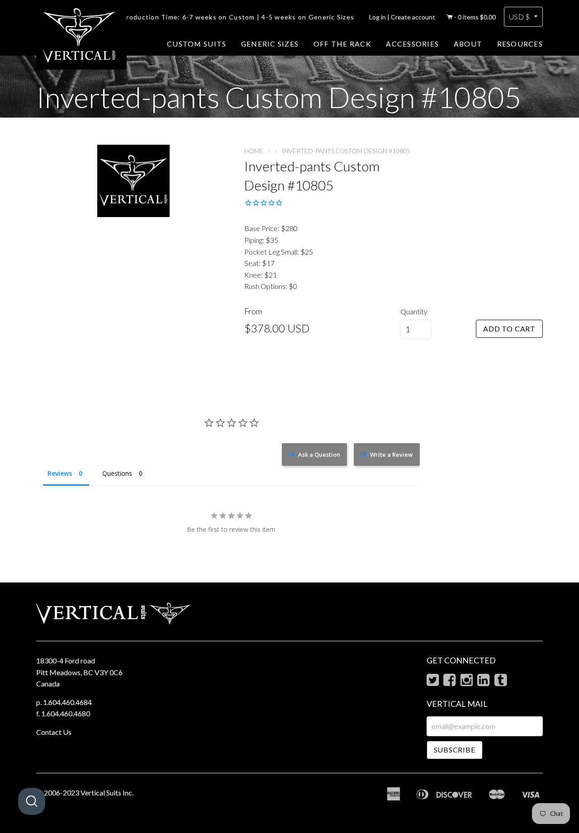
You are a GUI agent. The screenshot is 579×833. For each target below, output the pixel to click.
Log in (377, 17)
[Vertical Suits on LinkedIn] (483, 682)
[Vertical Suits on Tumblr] (500, 682)
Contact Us (53, 732)
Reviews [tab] (59, 473)
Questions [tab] (117, 473)
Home (253, 151)
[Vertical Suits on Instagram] (466, 682)
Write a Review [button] (391, 454)
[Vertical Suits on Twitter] (433, 682)
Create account (413, 17)
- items (475, 17)
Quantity (413, 311)
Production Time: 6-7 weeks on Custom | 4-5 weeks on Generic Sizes (238, 17)
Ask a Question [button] (319, 454)
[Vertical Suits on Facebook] (449, 682)
